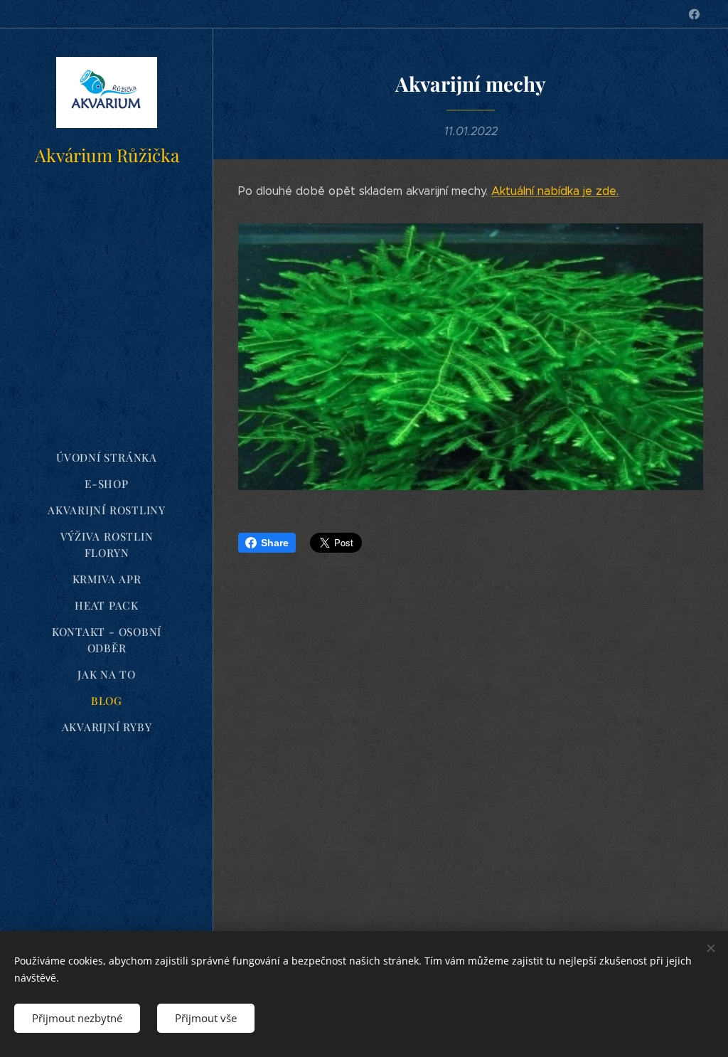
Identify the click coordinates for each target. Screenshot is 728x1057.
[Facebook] (694, 14)
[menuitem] (106, 458)
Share (275, 542)
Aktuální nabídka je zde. (555, 191)
